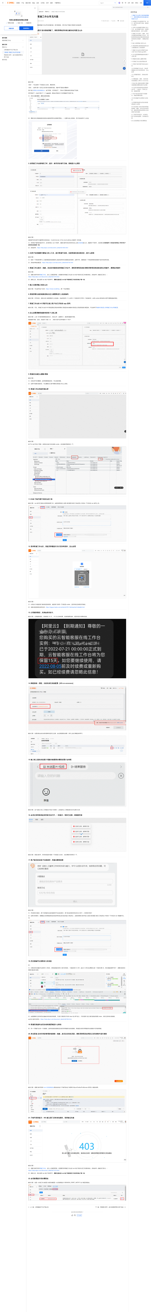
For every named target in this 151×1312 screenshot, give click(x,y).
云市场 (42, 3)
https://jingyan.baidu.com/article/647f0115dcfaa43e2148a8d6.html (65, 607)
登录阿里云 (26, 28)
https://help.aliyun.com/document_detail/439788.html (56, 1019)
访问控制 (80, 243)
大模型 (18, 3)
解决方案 (28, 3)
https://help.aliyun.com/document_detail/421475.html (43, 277)
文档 (129, 2)
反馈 (80, 1215)
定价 (38, 3)
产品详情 (113, 21)
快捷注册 (11, 28)
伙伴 (47, 3)
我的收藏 (122, 21)
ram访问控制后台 (49, 1087)
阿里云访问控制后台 (39, 90)
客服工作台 (43, 274)
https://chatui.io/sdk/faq (53, 289)
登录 (147, 2)
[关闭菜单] (3, 3)
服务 (51, 3)
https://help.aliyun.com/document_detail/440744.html (57, 262)
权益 (33, 3)
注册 (141, 2)
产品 (22, 3)
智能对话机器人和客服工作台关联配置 (107, 307)
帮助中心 (47, 11)
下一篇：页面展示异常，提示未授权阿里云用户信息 (109, 1207)
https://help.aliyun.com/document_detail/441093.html (52, 247)
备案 (132, 2)
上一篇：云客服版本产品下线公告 (39, 1207)
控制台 (136, 2)
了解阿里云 (58, 3)
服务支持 (41, 11)
